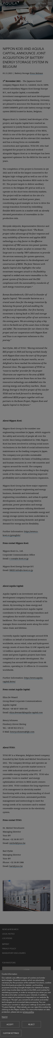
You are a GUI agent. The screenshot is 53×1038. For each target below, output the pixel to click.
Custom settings (11, 1033)
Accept (10, 1024)
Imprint (4, 1016)
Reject (31, 1024)
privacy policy (28, 1011)
